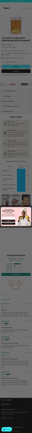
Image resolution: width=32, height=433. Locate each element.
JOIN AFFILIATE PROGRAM (8, 223)
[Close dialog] (30, 208)
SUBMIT (8, 220)
